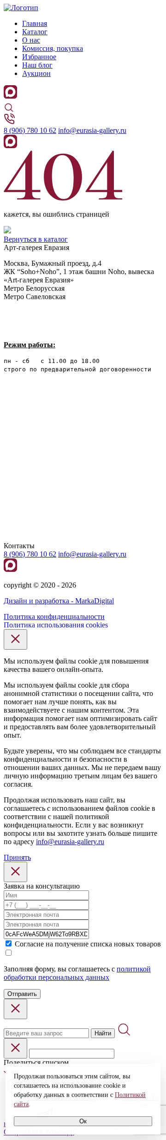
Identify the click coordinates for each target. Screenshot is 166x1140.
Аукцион (36, 73)
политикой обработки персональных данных (77, 973)
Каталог (34, 32)
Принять (17, 857)
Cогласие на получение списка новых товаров (88, 944)
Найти (103, 1033)
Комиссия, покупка (52, 48)
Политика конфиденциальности (54, 616)
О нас (31, 40)
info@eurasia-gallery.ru (92, 130)
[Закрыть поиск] (15, 1009)
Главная (34, 23)
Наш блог (37, 65)
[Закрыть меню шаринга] (15, 1048)
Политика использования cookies (56, 625)
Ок (83, 1121)
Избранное (39, 57)
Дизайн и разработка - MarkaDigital (59, 601)
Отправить (22, 993)
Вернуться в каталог (36, 239)
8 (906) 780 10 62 (30, 130)
